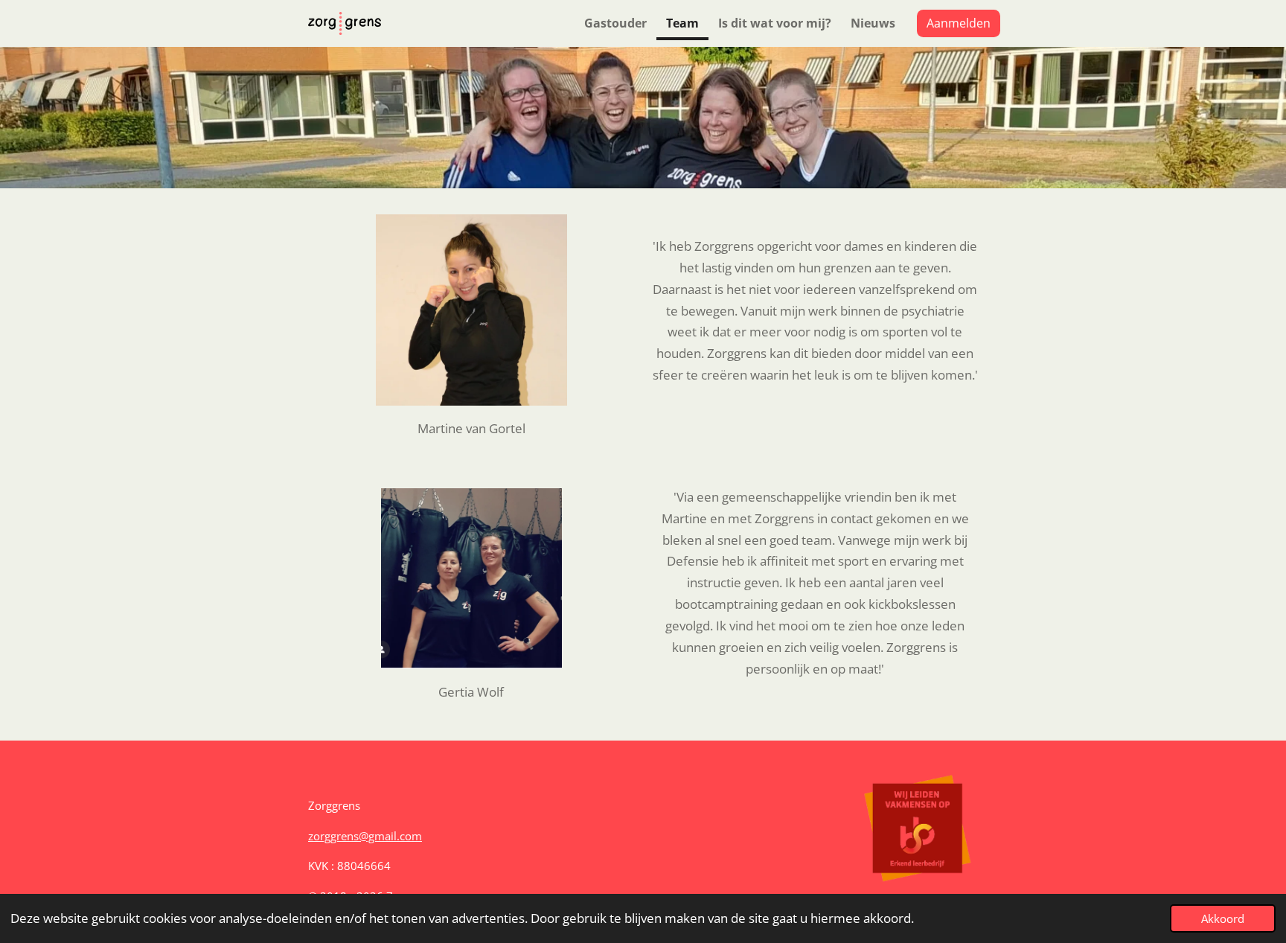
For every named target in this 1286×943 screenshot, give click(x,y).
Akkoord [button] (1222, 918)
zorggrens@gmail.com (365, 835)
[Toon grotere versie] (471, 310)
